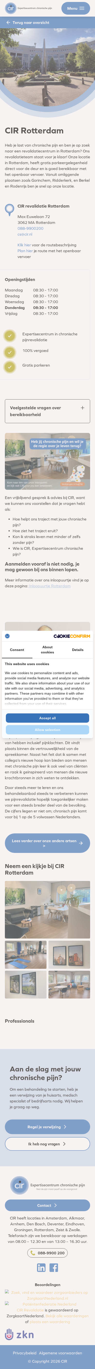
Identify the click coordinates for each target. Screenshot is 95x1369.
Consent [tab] (17, 650)
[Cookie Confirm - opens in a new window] (72, 636)
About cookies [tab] (47, 649)
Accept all (47, 718)
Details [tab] (78, 650)
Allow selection (47, 730)
